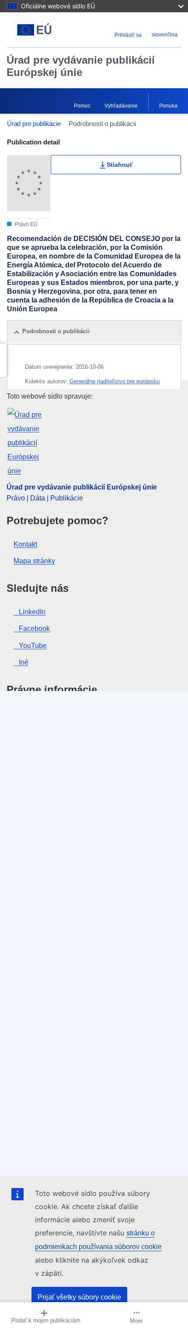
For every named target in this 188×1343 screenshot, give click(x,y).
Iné (23, 662)
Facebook (34, 628)
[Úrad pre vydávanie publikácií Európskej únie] (37, 29)
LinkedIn (32, 612)
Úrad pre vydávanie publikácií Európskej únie (81, 66)
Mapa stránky (34, 561)
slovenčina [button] (165, 35)
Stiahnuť (120, 164)
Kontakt (25, 544)
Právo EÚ (26, 224)
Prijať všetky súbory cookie (79, 1297)
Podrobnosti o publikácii (56, 331)
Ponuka (168, 106)
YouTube (33, 645)
